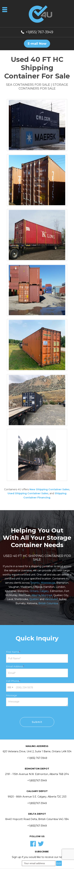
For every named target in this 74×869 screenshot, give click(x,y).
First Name (13, 651)
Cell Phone (13, 680)
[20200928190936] (37, 454)
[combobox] (10, 687)
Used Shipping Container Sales (28, 493)
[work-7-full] (37, 179)
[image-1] (37, 344)
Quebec (34, 599)
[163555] (37, 289)
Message (11, 695)
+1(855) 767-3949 (39, 32)
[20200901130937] (37, 399)
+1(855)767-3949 (37, 780)
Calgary (44, 591)
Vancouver (51, 599)
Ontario (34, 591)
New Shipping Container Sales (49, 489)
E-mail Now (37, 44)
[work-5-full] (37, 124)
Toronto (35, 582)
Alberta (35, 595)
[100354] (37, 234)
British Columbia (48, 603)
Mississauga (48, 582)
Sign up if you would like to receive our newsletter (42, 857)
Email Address (15, 666)
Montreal (46, 595)
